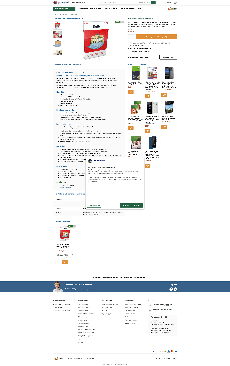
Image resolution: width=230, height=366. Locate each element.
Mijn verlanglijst (106, 313)
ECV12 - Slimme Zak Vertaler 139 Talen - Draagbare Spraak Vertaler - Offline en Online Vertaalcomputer (168, 84)
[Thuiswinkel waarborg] (59, 358)
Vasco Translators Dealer (132, 323)
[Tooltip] (169, 43)
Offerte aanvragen (168, 57)
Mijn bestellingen (107, 307)
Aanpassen (93, 205)
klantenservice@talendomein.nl (162, 309)
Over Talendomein (83, 304)
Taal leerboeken (129, 317)
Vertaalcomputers (130, 310)
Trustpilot (124, 364)
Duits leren (63, 185)
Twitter (175, 289)
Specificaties (77, 64)
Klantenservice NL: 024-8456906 (162, 304)
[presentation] (119, 41)
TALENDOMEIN (90, 358)
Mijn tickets (105, 310)
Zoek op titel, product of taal (153, 2)
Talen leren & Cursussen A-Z (133, 307)
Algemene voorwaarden (85, 339)
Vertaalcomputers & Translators (90, 9)
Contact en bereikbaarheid (85, 313)
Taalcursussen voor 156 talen (131, 9)
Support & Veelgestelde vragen (87, 329)
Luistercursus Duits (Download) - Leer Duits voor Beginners (135, 83)
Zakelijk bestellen (111, 9)
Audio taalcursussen (131, 320)
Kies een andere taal (65, 187)
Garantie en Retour (83, 326)
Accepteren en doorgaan (131, 205)
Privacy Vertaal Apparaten (85, 336)
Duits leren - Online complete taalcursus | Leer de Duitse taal (63, 246)
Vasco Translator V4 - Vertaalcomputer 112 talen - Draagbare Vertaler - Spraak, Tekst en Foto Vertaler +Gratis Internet (152, 155)
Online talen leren (130, 313)
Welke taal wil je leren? (78, 2)
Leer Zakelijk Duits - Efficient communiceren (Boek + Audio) (135, 153)
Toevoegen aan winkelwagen (131, 92)
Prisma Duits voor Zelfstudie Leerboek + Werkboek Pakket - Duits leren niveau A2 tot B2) (135, 119)
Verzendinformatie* (83, 323)
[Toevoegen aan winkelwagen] (65, 262)
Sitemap (80, 342)
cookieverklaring (92, 181)
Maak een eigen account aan (110, 304)
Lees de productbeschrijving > (62, 64)
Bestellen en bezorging (84, 307)
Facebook (171, 289)
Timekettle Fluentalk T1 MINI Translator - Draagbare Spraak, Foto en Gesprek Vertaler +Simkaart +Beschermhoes (152, 120)
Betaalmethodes (82, 320)
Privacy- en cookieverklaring (86, 332)
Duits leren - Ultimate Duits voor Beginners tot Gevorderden (168, 118)
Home (54, 14)
